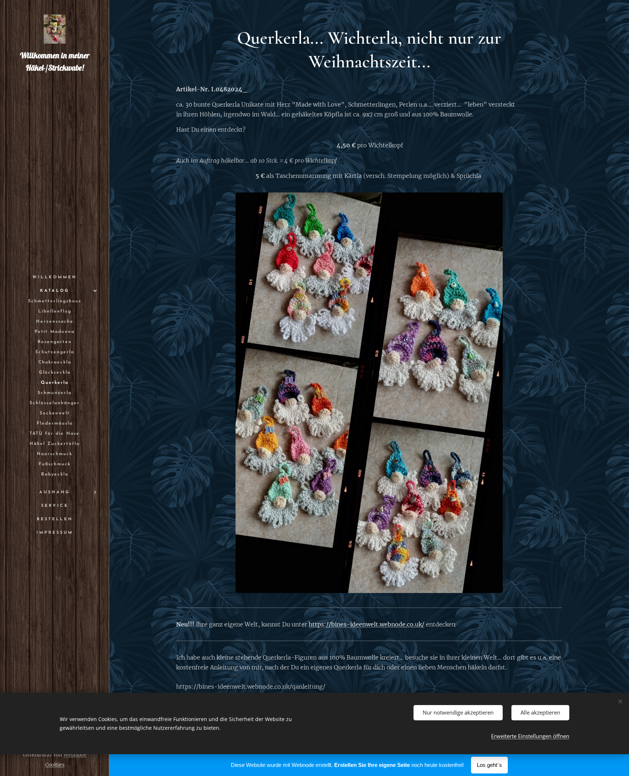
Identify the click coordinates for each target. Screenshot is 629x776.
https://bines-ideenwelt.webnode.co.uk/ (366, 624)
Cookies (54, 764)
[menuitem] (54, 277)
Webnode (75, 754)
